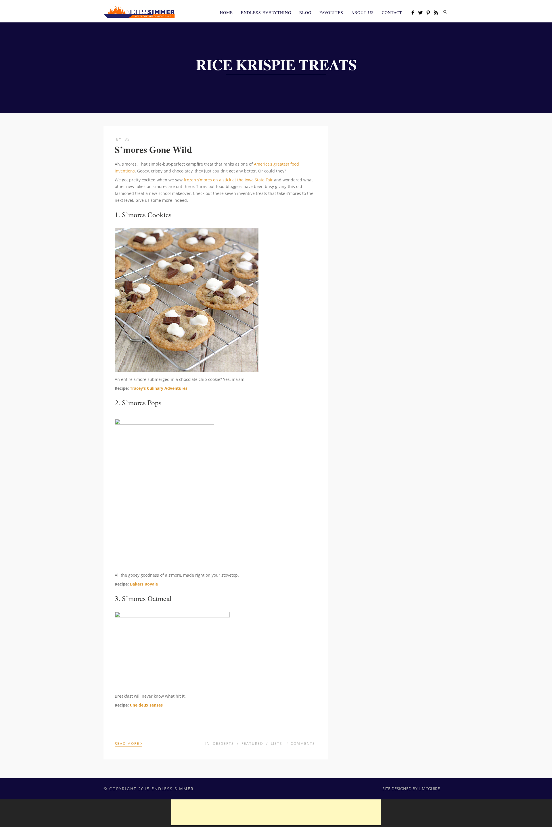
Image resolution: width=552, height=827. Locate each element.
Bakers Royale (144, 584)
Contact (392, 12)
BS (127, 139)
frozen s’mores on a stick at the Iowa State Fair (228, 180)
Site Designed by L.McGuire (411, 788)
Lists (276, 743)
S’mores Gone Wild (153, 149)
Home (226, 12)
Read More (128, 743)
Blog (305, 12)
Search (445, 11)
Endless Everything (266, 12)
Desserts (223, 743)
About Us (362, 12)
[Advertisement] (276, 812)
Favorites (331, 12)
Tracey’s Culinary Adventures (158, 388)
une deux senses (146, 705)
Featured (252, 743)
